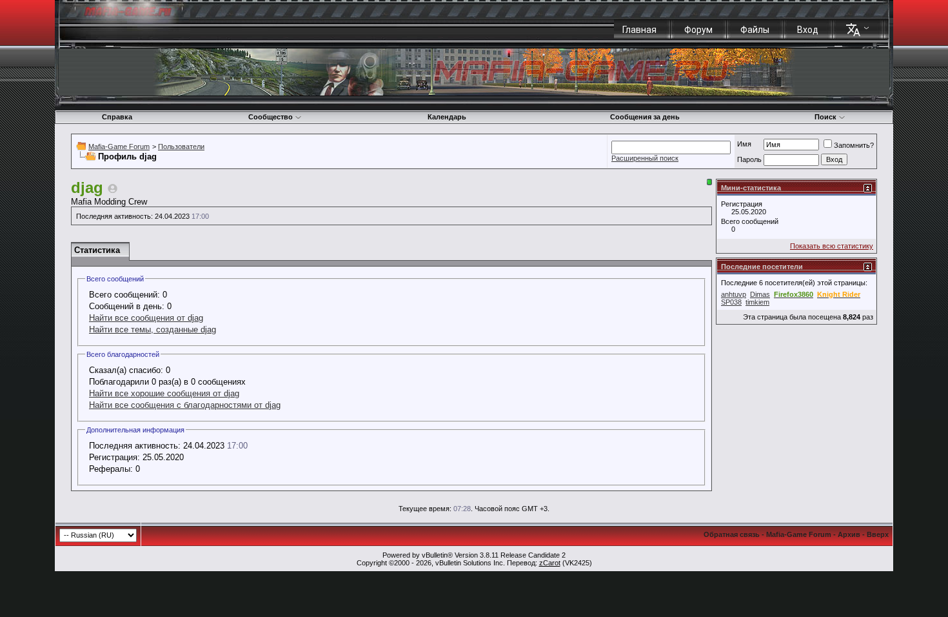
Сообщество (270, 117)
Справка (117, 117)
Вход (807, 30)
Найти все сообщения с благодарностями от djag (185, 405)
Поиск (825, 117)
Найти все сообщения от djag (146, 318)
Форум (698, 30)
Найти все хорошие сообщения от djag (164, 393)
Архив (849, 534)
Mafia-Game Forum (119, 146)
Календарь (447, 117)
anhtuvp (733, 294)
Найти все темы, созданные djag (152, 329)
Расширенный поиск (644, 158)
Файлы (754, 30)
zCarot (549, 563)
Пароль (749, 159)
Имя (744, 144)
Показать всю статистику (831, 246)
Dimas (760, 294)
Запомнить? (854, 145)
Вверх (878, 534)
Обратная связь (732, 534)
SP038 (731, 302)
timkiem (757, 302)
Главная (639, 30)
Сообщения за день (645, 117)
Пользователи (181, 146)
